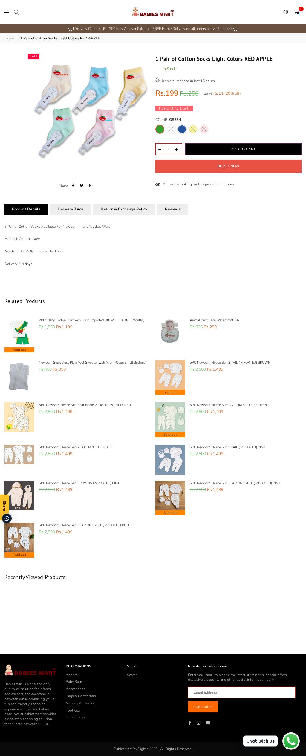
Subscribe (202, 707)
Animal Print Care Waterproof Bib (214, 320)
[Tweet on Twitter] (81, 186)
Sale (33, 56)
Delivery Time (70, 209)
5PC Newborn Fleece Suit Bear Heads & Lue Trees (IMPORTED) (85, 405)
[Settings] (286, 11)
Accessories (75, 688)
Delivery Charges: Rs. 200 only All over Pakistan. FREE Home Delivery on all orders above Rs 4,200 (153, 28)
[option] (153, 28)
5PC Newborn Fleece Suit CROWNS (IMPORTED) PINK (79, 483)
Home (9, 38)
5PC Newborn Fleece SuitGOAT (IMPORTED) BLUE (76, 447)
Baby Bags (74, 681)
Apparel (72, 674)
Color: (168, 119)
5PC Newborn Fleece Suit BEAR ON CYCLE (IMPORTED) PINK (235, 483)
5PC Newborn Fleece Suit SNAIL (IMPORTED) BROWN (230, 362)
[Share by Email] (91, 186)
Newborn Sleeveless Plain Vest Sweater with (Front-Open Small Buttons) (92, 362)
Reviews (172, 209)
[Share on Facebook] (73, 186)
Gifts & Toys (75, 717)
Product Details (26, 209)
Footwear (73, 710)
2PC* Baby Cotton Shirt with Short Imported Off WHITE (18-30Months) (91, 320)
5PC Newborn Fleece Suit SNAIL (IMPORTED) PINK (227, 447)
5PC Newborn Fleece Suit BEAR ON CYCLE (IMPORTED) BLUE (84, 525)
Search (132, 674)
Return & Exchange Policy (124, 209)
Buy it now (228, 166)
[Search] (16, 11)
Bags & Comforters (81, 696)
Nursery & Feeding (80, 703)
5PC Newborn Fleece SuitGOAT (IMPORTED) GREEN (228, 405)
